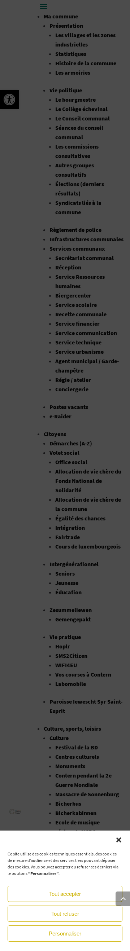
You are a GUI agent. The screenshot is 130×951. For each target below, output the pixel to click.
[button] (118, 840)
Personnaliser (65, 933)
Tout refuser (65, 914)
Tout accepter (65, 894)
